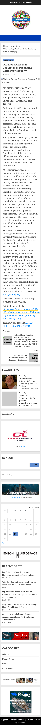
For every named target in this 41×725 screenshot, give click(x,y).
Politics (5, 664)
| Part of (29, 719)
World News (7, 668)
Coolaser (22, 447)
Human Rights (8, 60)
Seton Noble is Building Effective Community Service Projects (28, 382)
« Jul (3, 542)
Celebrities (6, 654)
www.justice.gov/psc (13, 294)
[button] (2, 38)
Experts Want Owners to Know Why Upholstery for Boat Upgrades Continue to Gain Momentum (19, 595)
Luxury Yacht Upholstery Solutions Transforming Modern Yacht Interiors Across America (18, 617)
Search (7, 458)
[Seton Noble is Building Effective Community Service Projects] (9, 382)
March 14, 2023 (10, 74)
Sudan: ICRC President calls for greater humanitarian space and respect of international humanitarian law (28, 402)
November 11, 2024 (27, 389)
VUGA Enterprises (15, 497)
